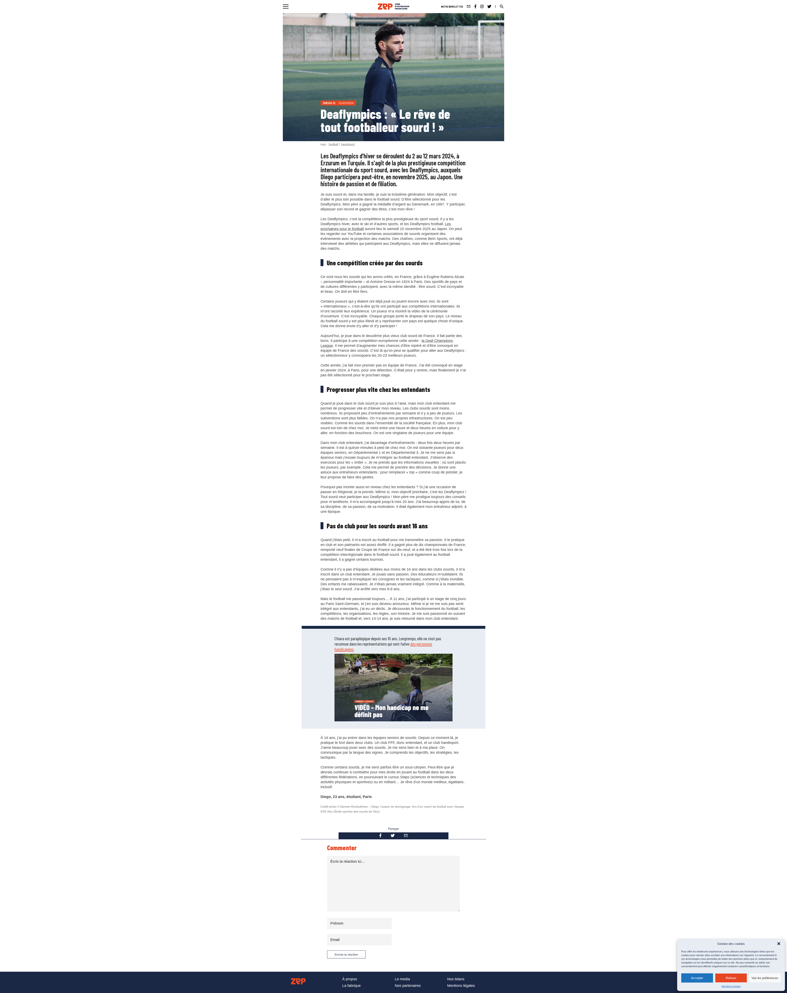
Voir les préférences (765, 978)
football (333, 144)
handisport (348, 144)
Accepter (697, 978)
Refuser (731, 978)
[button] (779, 944)
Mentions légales (731, 986)
